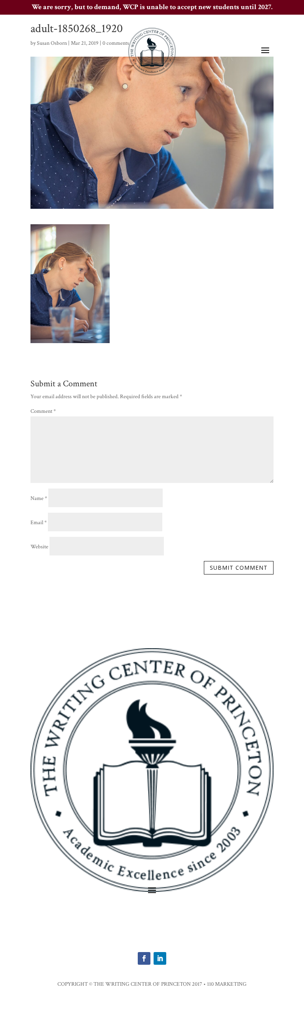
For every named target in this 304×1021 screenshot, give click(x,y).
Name (38, 498)
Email (38, 522)
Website (39, 546)
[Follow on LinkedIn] (160, 958)
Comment (43, 411)
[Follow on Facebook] (144, 958)
